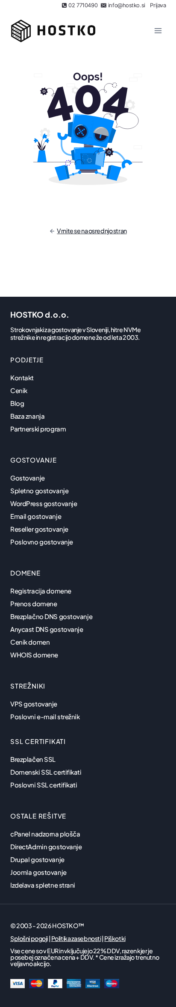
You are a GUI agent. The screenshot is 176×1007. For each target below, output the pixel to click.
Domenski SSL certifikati (46, 772)
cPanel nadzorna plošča (45, 834)
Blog (17, 403)
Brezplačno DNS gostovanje (51, 616)
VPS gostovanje (33, 704)
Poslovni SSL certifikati (43, 785)
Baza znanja (27, 416)
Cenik (18, 390)
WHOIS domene (34, 655)
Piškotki (115, 938)
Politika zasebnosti (76, 938)
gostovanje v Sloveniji (80, 329)
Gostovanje (27, 478)
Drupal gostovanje (37, 859)
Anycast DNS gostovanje (46, 629)
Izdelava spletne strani (42, 885)
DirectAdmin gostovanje (46, 846)
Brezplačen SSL (33, 759)
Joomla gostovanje (38, 872)
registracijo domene (68, 337)
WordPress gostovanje (43, 503)
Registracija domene (40, 591)
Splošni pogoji (29, 938)
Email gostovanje (35, 516)
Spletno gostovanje (39, 490)
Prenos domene (33, 603)
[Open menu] (158, 30)
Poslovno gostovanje (41, 542)
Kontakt (22, 377)
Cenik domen (30, 642)
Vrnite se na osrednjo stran (91, 230)
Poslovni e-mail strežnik (45, 716)
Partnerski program (38, 429)
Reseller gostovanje (39, 529)
